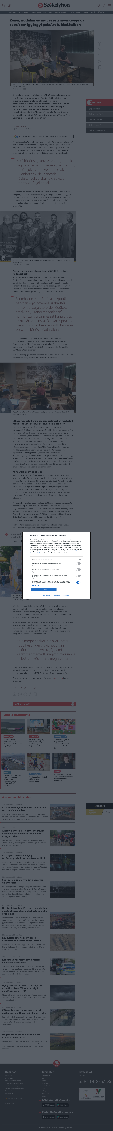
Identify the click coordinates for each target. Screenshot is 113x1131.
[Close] (87, 535)
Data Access (56, 595)
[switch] (78, 563)
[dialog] (56, 565)
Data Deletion (46, 595)
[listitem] (56, 560)
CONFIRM (44, 589)
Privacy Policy (66, 595)
